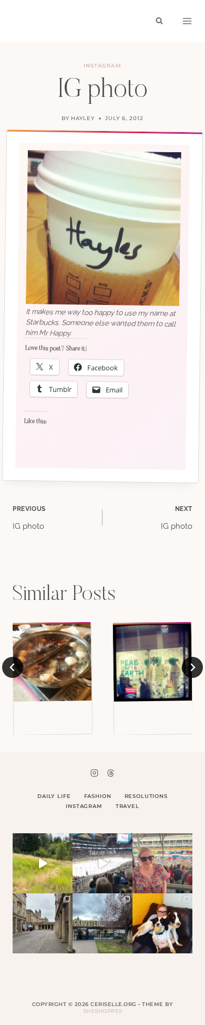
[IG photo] (52, 662)
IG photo (29, 518)
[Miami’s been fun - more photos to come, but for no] (162, 863)
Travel (127, 806)
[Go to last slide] (12, 667)
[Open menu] (187, 21)
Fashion (97, 796)
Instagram (103, 65)
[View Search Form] (159, 21)
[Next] (192, 667)
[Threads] (110, 773)
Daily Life (54, 796)
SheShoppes (102, 1011)
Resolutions (146, 796)
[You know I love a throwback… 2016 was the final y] (162, 923)
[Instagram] (94, 773)
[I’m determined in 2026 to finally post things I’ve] (102, 923)
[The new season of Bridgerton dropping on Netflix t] (43, 923)
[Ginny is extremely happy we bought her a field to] (43, 863)
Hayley (83, 118)
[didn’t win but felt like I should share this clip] (102, 863)
